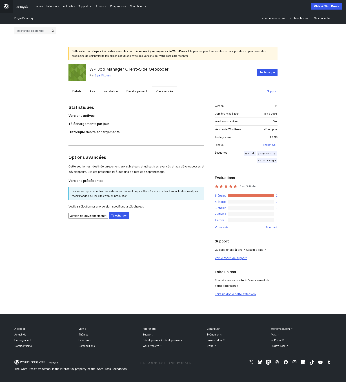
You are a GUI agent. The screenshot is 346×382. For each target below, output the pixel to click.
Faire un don (216, 340)
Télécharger (267, 72)
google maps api (267, 153)
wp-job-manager (267, 160)
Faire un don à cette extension (235, 294)
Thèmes (83, 334)
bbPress (277, 340)
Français (53, 362)
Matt (275, 334)
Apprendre (149, 328)
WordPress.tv (152, 345)
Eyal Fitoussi (103, 75)
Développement (136, 91)
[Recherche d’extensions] (52, 30)
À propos (19, 328)
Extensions (85, 340)
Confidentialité (23, 345)
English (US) (270, 144)
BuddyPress (280, 345)
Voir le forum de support (231, 258)
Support (272, 91)
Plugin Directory (24, 18)
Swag (212, 345)
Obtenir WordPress (326, 6)
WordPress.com (282, 328)
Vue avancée (164, 91)
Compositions (87, 345)
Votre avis (221, 227)
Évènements (214, 334)
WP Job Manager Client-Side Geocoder (128, 69)
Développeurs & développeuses (162, 340)
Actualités (20, 334)
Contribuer (213, 328)
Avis (92, 91)
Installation (110, 91)
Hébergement (22, 340)
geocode (250, 153)
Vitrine (82, 328)
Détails (76, 91)
